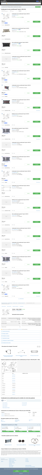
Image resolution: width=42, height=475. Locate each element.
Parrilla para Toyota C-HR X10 (34, 355)
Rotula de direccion (17, 420)
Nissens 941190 (14, 129)
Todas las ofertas (4, 306)
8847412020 (13, 376)
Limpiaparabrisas (3, 421)
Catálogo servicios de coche (12, 460)
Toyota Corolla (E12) (5, 406)
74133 (17, 427)
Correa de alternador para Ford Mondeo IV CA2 (34, 445)
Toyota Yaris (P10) (24, 405)
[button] (37, 1)
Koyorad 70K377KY (14, 143)
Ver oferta (8, 431)
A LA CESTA (36, 21)
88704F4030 (13, 380)
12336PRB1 (31, 427)
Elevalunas (16, 421)
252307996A (5, 427)
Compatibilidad (21, 306)
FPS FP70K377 (14, 243)
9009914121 (13, 394)
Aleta (1, 420)
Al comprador (27, 461)
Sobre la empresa (11, 465)
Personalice (21, 473)
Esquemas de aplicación (15, 306)
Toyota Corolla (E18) (24, 402)
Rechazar (25, 471)
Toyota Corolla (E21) (5, 402)
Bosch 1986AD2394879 (15, 229)
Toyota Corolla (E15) (5, 405)
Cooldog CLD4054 (14, 215)
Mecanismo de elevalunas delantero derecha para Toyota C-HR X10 (8, 356)
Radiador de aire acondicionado (8, 415)
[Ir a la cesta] (40, 1)
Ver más (28, 21)
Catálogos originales (11, 461)
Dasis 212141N (14, 86)
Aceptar (17, 471)
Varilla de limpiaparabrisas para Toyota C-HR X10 (21, 356)
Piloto (29, 420)
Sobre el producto (9, 306)
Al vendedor (26, 460)
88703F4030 (13, 378)
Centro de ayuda (11, 466)
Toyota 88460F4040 (14, 29)
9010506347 (13, 392)
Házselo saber (19, 329)
